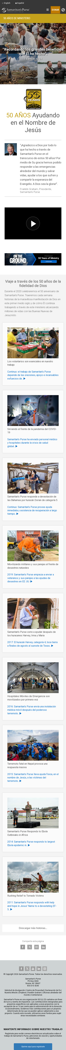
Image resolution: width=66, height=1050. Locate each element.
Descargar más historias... (33, 928)
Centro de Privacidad (35, 990)
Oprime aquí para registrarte (33, 1047)
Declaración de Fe (53, 990)
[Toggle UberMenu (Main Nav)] (47, 9)
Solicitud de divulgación (15, 990)
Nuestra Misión (11, 993)
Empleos (22, 993)
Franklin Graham (34, 993)
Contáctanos (36, 995)
